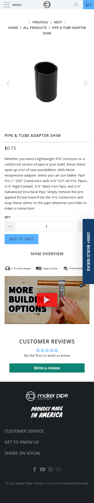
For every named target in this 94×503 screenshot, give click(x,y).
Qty (7, 217)
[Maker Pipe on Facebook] (34, 469)
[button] (88, 251)
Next (58, 22)
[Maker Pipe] (47, 4)
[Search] (78, 5)
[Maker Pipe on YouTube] (42, 469)
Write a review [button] (47, 367)
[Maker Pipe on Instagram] (50, 469)
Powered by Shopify (74, 483)
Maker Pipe (24, 483)
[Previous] (9, 83)
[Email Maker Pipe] (58, 469)
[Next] (85, 83)
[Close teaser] (81, 285)
